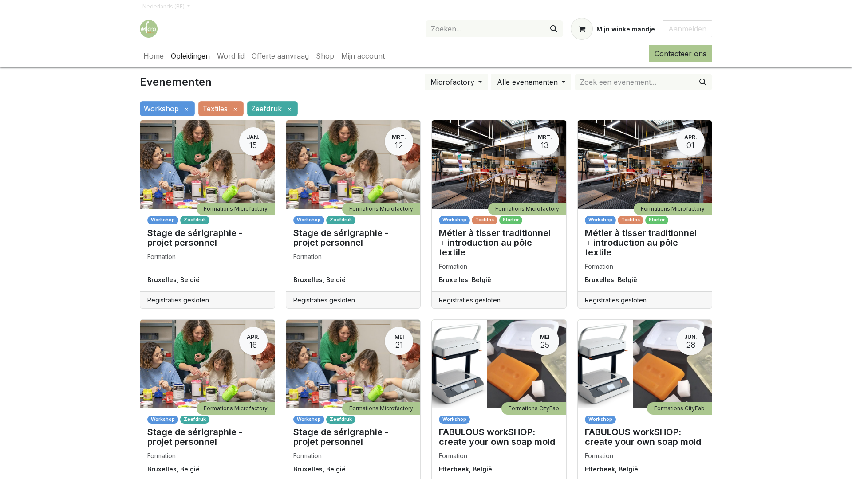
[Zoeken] (553, 28)
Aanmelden (687, 28)
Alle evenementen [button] (528, 82)
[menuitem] (153, 56)
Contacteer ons (680, 53)
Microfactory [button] (453, 82)
